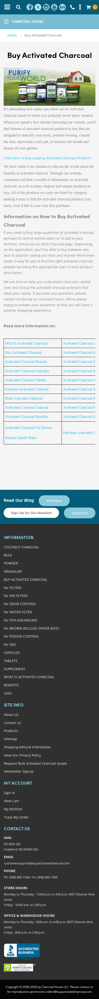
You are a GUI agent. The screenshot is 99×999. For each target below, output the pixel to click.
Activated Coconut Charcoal (26, 407)
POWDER (11, 563)
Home (12, 35)
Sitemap (10, 739)
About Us (11, 714)
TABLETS (11, 660)
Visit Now (54, 500)
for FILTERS (13, 587)
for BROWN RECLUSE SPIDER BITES (31, 628)
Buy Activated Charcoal (23, 352)
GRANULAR (13, 571)
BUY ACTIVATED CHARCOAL (25, 579)
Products (11, 730)
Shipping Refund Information (27, 747)
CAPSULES (12, 652)
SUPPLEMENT (14, 669)
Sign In (9, 792)
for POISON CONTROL (21, 636)
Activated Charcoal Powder (26, 362)
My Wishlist (13, 809)
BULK (8, 555)
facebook (29, 7)
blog (62, 7)
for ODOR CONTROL (20, 604)
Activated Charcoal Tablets (25, 380)
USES (8, 693)
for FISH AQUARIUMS (20, 620)
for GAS (10, 644)
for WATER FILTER (18, 612)
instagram (46, 7)
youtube (54, 7)
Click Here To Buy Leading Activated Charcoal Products (47, 158)
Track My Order (16, 817)
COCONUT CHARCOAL (21, 547)
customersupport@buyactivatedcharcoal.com (37, 863)
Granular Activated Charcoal (27, 389)
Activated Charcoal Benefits (26, 417)
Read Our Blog (19, 500)
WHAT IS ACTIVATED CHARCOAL (29, 677)
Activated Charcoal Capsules (27, 371)
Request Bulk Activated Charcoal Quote (35, 763)
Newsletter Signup (19, 771)
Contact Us (12, 722)
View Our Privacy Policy (22, 755)
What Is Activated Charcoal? (27, 343)
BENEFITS (11, 685)
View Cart (11, 801)
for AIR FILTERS (16, 595)
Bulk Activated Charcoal (24, 398)
